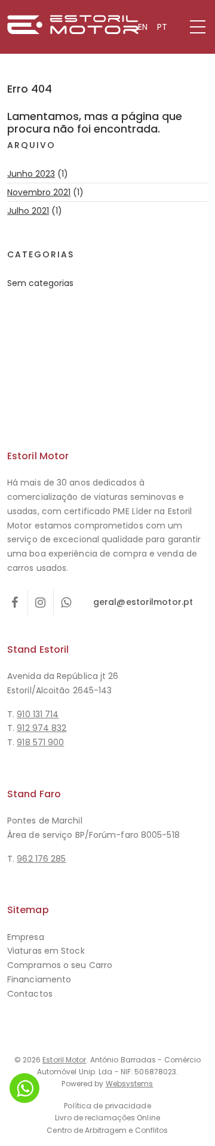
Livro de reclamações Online (107, 1118)
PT (162, 27)
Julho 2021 (28, 211)
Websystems (129, 1084)
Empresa (25, 937)
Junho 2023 (31, 174)
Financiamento (39, 979)
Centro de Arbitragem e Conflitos (107, 1130)
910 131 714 (38, 714)
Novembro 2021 (38, 192)
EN (143, 27)
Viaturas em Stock (46, 951)
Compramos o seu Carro (59, 965)
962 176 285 (41, 859)
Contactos (30, 994)
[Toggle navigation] (197, 26)
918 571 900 (40, 742)
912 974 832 (41, 728)
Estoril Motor (64, 1060)
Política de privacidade (107, 1106)
